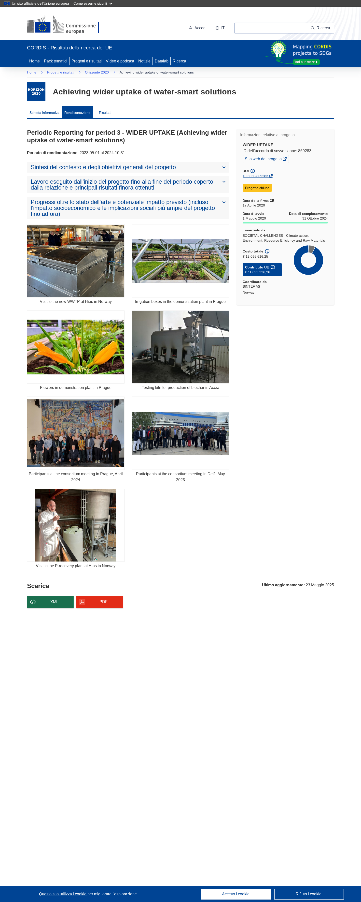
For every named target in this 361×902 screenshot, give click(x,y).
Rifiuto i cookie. (309, 894)
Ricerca (179, 61)
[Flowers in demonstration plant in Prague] (76, 347)
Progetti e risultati (86, 61)
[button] (220, 28)
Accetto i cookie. (236, 894)
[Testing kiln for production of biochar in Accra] (180, 347)
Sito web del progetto (264, 159)
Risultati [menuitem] (105, 113)
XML (54, 602)
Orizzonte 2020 (97, 72)
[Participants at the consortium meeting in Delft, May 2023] (180, 433)
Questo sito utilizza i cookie (63, 894)
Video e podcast (120, 61)
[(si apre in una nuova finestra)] (66, 24)
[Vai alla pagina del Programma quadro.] (36, 91)
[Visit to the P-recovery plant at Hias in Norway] (76, 525)
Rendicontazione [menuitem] (77, 113)
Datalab (161, 61)
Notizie (144, 61)
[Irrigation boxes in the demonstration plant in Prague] (180, 260)
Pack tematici (55, 61)
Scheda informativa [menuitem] (44, 113)
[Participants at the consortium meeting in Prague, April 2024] (76, 433)
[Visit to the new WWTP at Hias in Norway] (76, 260)
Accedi (200, 28)
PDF (103, 602)
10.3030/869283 (255, 176)
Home (34, 61)
